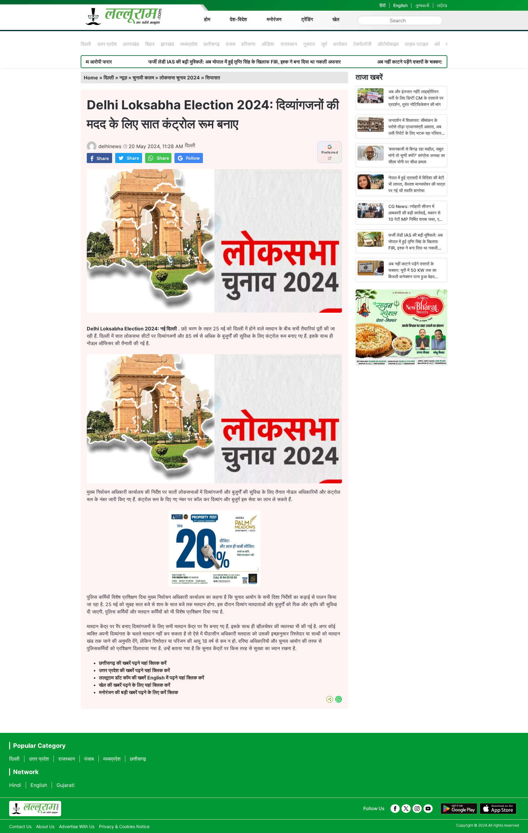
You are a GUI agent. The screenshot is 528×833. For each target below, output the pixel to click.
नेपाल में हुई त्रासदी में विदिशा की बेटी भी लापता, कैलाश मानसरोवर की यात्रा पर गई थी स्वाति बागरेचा (416, 184)
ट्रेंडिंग (307, 19)
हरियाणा (248, 44)
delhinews (109, 146)
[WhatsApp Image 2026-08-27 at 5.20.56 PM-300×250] (214, 585)
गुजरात (309, 44)
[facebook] (395, 808)
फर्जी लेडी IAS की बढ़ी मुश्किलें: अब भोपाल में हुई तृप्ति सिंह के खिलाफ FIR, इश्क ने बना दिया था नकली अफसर (204, 62)
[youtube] (428, 808)
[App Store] (498, 808)
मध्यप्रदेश (188, 44)
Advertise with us (76, 826)
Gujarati (66, 785)
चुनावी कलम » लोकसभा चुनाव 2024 (166, 78)
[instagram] (417, 808)
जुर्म (324, 44)
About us (45, 826)
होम (207, 19)
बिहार (150, 44)
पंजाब (230, 44)
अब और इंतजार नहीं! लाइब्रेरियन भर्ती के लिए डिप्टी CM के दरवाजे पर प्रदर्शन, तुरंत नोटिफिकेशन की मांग (415, 98)
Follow (193, 158)
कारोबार (340, 44)
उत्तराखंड (131, 44)
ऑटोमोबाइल (388, 44)
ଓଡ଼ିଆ (442, 5)
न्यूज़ (123, 78)
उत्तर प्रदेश (107, 44)
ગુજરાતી (422, 5)
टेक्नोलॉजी (362, 44)
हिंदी (383, 5)
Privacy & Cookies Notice (124, 826)
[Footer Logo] (35, 808)
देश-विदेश (238, 19)
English (400, 5)
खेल (335, 19)
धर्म (437, 44)
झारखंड (167, 44)
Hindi (15, 785)
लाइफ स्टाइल (416, 44)
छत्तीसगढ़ (212, 44)
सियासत (212, 78)
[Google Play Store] (459, 808)
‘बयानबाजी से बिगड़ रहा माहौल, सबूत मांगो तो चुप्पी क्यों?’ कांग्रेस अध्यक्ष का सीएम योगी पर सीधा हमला (416, 155)
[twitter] (406, 808)
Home (91, 78)
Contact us (20, 826)
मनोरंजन (274, 19)
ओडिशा (268, 44)
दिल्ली (86, 44)
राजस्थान (288, 44)
